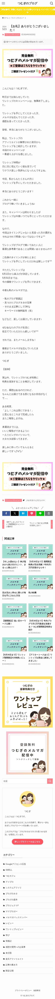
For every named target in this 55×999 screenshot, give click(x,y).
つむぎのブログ (27, 3)
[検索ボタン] (51, 3)
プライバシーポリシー (23, 990)
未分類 (9, 953)
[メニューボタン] (3, 3)
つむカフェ (11, 876)
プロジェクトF (12, 905)
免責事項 (36, 990)
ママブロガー (11, 911)
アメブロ (10, 882)
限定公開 (10, 971)
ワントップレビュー (12, 34)
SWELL (9, 870)
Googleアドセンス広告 (16, 864)
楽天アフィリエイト (14, 959)
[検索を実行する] (50, 781)
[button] (6, 513)
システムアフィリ (13, 887)
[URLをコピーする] (49, 513)
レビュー (10, 923)
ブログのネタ (11, 893)
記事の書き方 (11, 965)
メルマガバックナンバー (35, 500)
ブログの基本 (11, 899)
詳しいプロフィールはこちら (27, 842)
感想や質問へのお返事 (15, 947)
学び (8, 935)
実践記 (9, 941)
